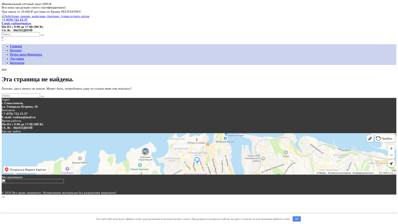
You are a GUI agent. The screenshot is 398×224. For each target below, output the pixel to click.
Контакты (17, 63)
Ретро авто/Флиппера (26, 54)
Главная (16, 46)
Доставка (17, 59)
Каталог (16, 50)
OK (297, 218)
